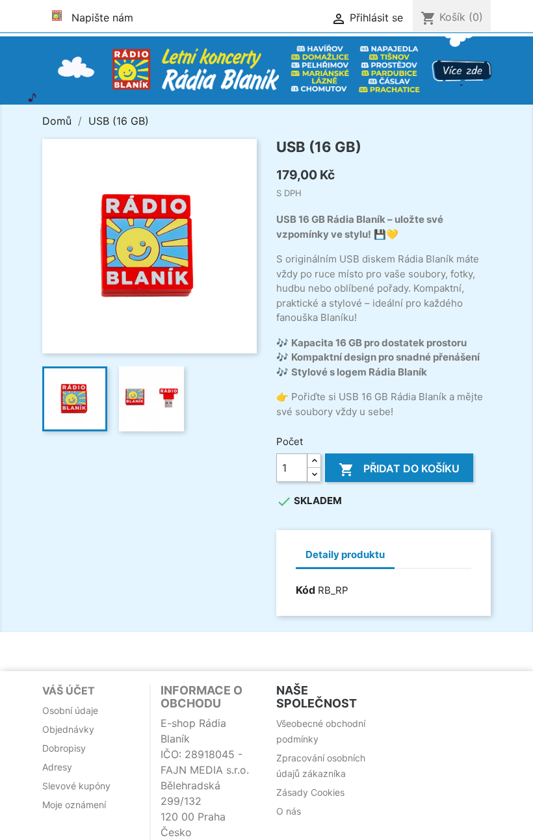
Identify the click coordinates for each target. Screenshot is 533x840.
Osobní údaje (70, 710)
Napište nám (102, 17)
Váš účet (68, 690)
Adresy (57, 766)
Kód (305, 589)
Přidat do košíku (399, 469)
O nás (288, 811)
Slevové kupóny (76, 785)
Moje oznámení (74, 804)
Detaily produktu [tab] (345, 554)
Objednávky (68, 729)
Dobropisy (64, 748)
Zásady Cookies (310, 792)
